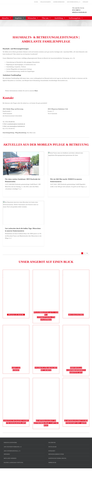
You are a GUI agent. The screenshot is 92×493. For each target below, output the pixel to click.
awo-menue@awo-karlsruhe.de (16, 126)
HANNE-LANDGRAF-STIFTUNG (13, 462)
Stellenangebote (74, 18)
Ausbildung (58, 18)
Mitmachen (32, 18)
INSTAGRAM (52, 446)
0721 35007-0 (76, 10)
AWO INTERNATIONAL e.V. (12, 451)
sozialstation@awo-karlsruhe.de (16, 124)
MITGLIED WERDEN (10, 458)
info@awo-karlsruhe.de (79, 12)
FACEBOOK (52, 442)
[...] (20, 189)
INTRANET (51, 451)
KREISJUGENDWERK (10, 442)
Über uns (45, 18)
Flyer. (36, 90)
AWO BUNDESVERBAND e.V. (13, 446)
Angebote (18, 18)
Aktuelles (5, 18)
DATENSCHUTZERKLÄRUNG (57, 458)
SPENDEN (7, 454)
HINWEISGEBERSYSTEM (56, 454)
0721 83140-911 (10, 121)
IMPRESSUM (52, 462)
